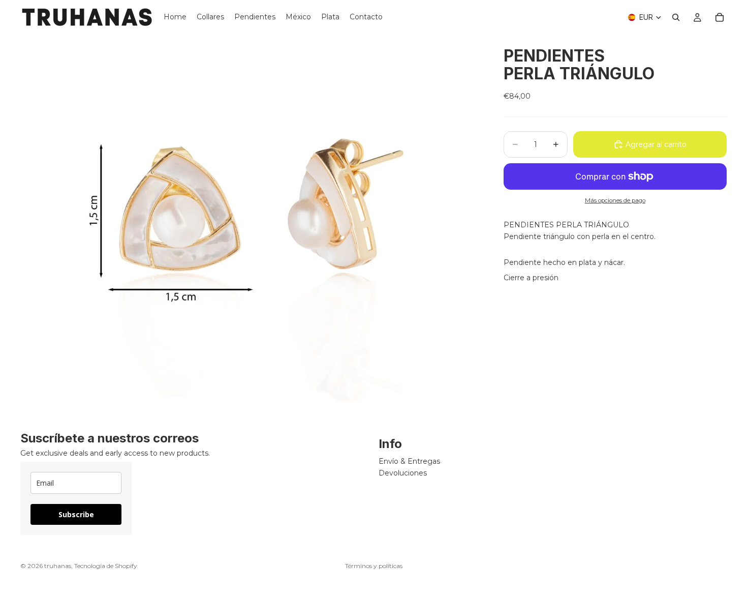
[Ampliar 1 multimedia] (249, 226)
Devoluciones (403, 473)
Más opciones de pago (615, 200)
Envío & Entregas (409, 461)
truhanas (57, 566)
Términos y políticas (373, 566)
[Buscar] (676, 17)
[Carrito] (719, 17)
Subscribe (76, 515)
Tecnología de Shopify (105, 566)
